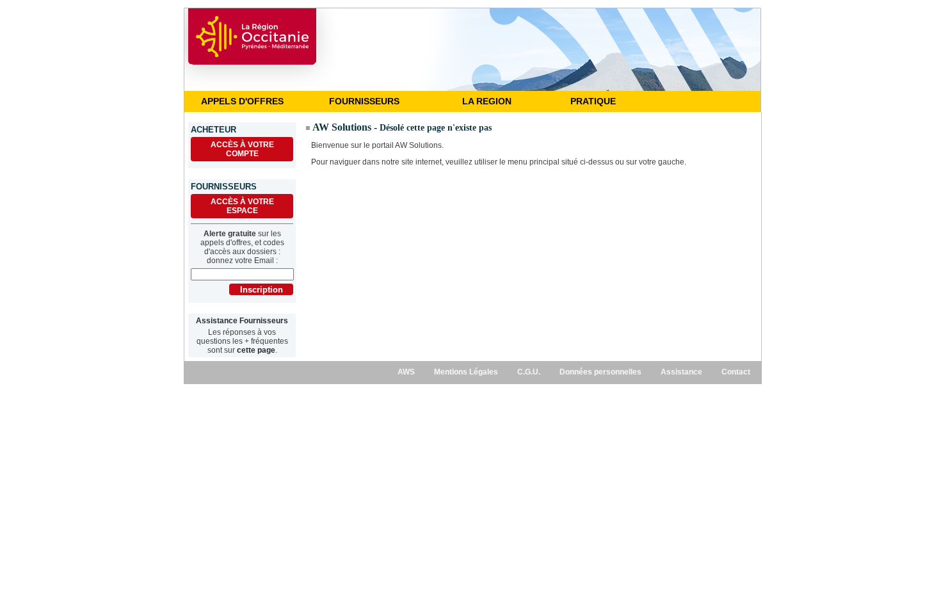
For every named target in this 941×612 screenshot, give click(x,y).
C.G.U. (528, 371)
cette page (256, 350)
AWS (406, 371)
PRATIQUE (593, 101)
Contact (735, 371)
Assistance (681, 371)
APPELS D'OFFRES (242, 101)
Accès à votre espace (242, 206)
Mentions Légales (466, 371)
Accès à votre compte (242, 149)
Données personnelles (600, 371)
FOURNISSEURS (364, 101)
